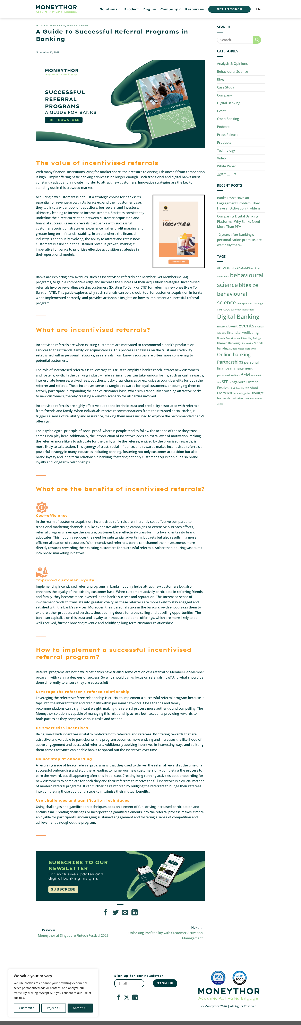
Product (131, 9)
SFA (219, 382)
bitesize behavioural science (237, 293)
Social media (237, 388)
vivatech (239, 398)
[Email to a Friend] (125, 912)
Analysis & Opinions (232, 63)
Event (221, 111)
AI (224, 268)
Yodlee (258, 398)
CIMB (220, 309)
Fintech (221, 338)
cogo (226, 309)
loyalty (249, 343)
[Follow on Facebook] (118, 998)
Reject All (53, 1008)
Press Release (227, 134)
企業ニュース (227, 174)
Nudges (233, 348)
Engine (149, 9)
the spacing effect (242, 393)
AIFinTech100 (243, 268)
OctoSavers (244, 348)
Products (224, 142)
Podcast (223, 126)
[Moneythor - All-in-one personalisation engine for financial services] (56, 9)
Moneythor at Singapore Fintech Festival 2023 (73, 935)
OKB (253, 348)
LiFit (242, 343)
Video (221, 158)
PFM (245, 374)
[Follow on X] (126, 998)
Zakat (220, 403)
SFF (225, 381)
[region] (53, 993)
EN (258, 9)
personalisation (228, 375)
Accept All (80, 1008)
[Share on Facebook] (106, 912)
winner (250, 398)
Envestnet (222, 326)
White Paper (77, 25)
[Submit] (257, 40)
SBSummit (256, 375)
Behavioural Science (232, 71)
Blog (220, 79)
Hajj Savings (254, 338)
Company (169, 9)
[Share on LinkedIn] (134, 912)
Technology (226, 150)
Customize (26, 1008)
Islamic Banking (228, 343)
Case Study (225, 87)
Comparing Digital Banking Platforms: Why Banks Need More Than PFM (238, 221)
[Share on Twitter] (115, 912)
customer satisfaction (242, 309)
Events (246, 325)
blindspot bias (244, 303)
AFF (219, 268)
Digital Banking (50, 25)
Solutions (108, 9)
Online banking (234, 354)
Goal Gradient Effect (236, 338)
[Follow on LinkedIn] (135, 998)
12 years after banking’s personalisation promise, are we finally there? (239, 239)
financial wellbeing (243, 332)
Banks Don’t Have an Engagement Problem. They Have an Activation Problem (238, 203)
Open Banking (228, 119)
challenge (258, 303)
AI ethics (231, 268)
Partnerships (230, 362)
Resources (194, 9)
